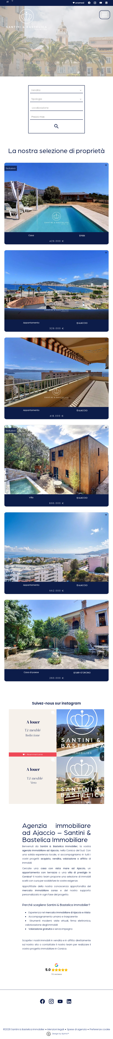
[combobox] (56, 90)
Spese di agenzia (77, 1029)
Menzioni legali (55, 1029)
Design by (60, 1033)
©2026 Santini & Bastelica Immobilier (23, 1029)
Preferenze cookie (100, 1029)
